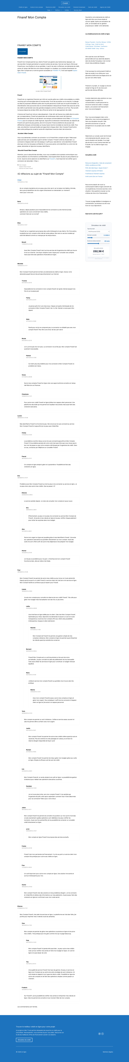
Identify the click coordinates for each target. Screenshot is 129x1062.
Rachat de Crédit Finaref (26, 168)
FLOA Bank (97, 46)
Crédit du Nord (99, 44)
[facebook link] (102, 1034)
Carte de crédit (92, 7)
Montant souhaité (91, 235)
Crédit (65, 3)
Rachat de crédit (50, 7)
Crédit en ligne (23, 7)
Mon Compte (22, 165)
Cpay (48, 10)
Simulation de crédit (64, 7)
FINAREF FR (56, 70)
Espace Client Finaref (25, 166)
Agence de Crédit (105, 7)
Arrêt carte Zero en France (93, 176)
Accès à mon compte (36, 7)
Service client (78, 10)
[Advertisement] (30, 31)
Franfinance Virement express (94, 173)
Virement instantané (79, 7)
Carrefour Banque (101, 42)
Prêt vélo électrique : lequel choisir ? (96, 168)
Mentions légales (108, 1052)
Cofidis (67, 10)
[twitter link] (99, 1034)
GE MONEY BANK (90, 48)
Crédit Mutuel (89, 46)
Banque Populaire (90, 42)
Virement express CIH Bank (94, 171)
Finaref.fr (52, 159)
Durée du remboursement (93, 240)
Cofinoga (88, 44)
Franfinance (104, 46)
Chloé (19, 180)
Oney (97, 48)
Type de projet (91, 228)
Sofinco (57, 10)
